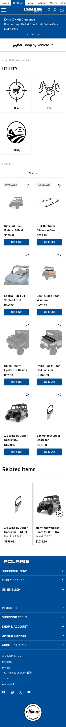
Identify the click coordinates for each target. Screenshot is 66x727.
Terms (5, 678)
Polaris (6, 2)
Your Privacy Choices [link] (14, 672)
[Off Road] (33, 9)
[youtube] (28, 692)
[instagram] (12, 692)
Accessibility (9, 683)
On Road (41, 2)
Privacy (6, 667)
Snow (30, 2)
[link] (33, 607)
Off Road (18, 2)
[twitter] (20, 692)
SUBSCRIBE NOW (14, 571)
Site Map (7, 661)
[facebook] (3, 692)
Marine (53, 2)
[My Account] (55, 9)
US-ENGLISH (11, 589)
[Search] (49, 9)
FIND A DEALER (13, 580)
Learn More (11, 28)
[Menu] (3, 9)
